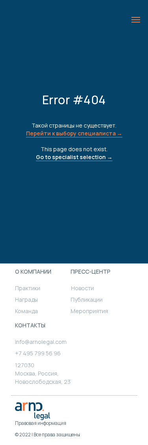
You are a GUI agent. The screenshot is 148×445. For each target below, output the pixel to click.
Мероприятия (89, 311)
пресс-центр (91, 271)
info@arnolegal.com (41, 341)
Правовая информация (40, 423)
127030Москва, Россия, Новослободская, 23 (43, 373)
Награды (26, 299)
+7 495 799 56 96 (38, 353)
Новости (82, 288)
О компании (33, 271)
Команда (26, 311)
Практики (27, 288)
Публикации (87, 299)
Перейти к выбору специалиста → (74, 133)
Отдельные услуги (110, 400)
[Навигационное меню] (135, 20)
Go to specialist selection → (74, 157)
